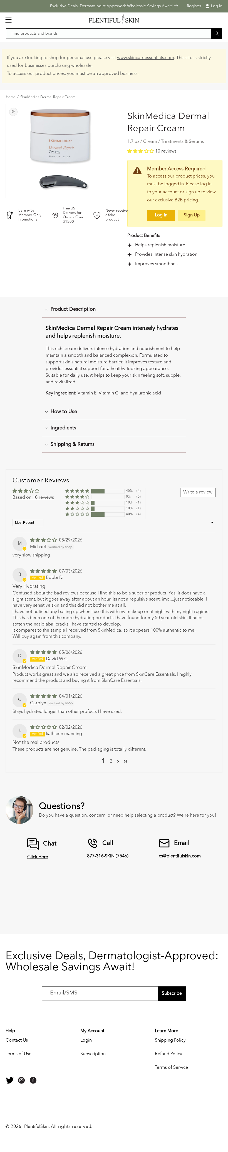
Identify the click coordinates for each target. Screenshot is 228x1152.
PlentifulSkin (36, 1127)
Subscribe (172, 993)
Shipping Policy (170, 1040)
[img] (44, 540)
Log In (161, 215)
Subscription (93, 1054)
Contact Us (17, 1040)
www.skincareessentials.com (145, 58)
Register (194, 6)
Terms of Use (18, 1054)
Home (11, 97)
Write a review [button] (197, 492)
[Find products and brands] (216, 33)
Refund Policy (168, 1054)
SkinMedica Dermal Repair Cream (47, 97)
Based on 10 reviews (33, 497)
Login (86, 1040)
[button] (8, 20)
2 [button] (111, 761)
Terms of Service (171, 1067)
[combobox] (114, 33)
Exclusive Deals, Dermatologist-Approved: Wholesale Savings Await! (112, 6)
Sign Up (192, 215)
